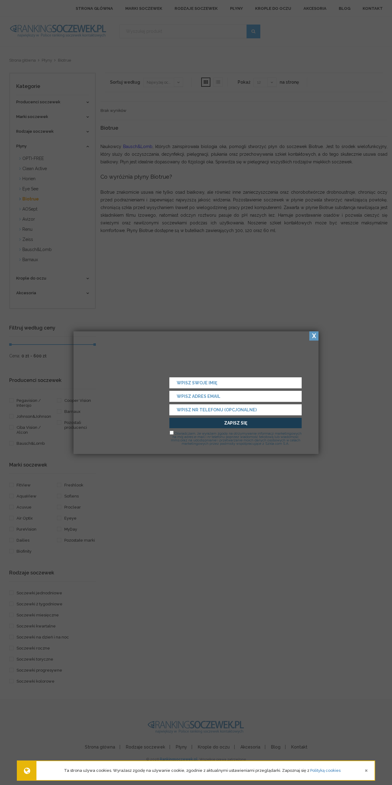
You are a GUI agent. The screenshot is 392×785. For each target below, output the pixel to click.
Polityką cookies (325, 770)
